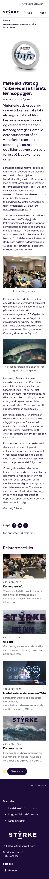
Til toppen (40, 785)
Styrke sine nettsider (32, 3)
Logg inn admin (16, 820)
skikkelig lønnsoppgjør (15, 209)
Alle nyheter (17, 771)
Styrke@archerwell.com (21, 845)
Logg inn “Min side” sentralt (23, 814)
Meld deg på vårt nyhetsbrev (23, 807)
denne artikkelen (24, 249)
